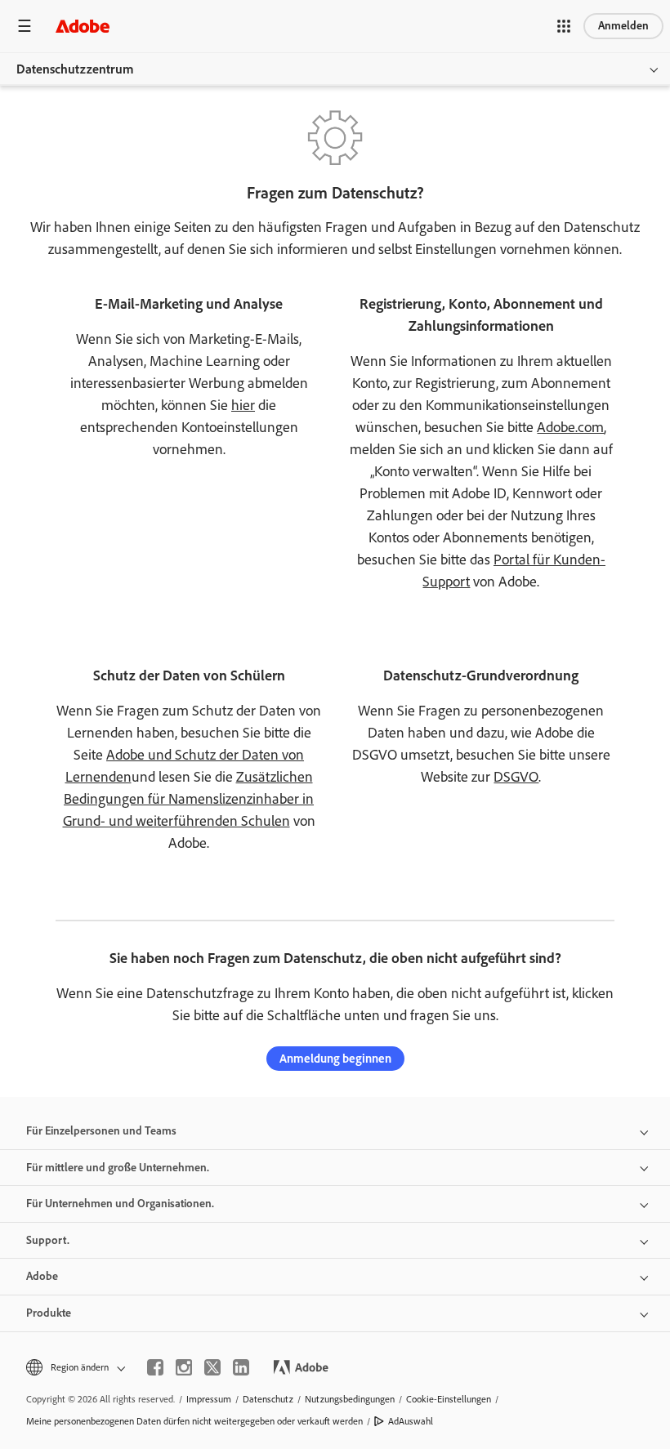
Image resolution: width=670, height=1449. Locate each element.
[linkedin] (241, 1367)
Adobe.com (570, 427)
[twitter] (212, 1367)
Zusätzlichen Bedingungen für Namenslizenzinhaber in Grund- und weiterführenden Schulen (189, 799)
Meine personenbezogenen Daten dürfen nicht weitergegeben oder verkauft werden (194, 1421)
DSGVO (516, 777)
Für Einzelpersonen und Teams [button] (101, 1131)
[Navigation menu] (24, 25)
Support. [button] (47, 1240)
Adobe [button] (42, 1276)
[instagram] (184, 1367)
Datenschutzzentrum (75, 69)
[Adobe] (82, 25)
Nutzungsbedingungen (350, 1399)
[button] (564, 26)
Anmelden (623, 26)
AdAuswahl (410, 1421)
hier (243, 405)
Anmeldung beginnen (335, 1058)
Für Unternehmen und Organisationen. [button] (120, 1203)
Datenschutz (268, 1399)
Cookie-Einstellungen (448, 1399)
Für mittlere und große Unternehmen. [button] (117, 1168)
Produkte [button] (48, 1313)
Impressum (208, 1399)
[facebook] (155, 1367)
